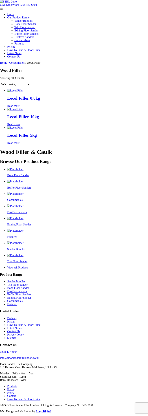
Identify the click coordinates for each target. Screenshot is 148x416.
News (10, 392)
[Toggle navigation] (1, 9)
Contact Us (13, 331)
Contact (11, 395)
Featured (12, 304)
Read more (13, 105)
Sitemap (11, 337)
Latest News (14, 328)
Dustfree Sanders (17, 291)
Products (12, 386)
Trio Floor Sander (17, 284)
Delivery (12, 318)
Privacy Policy (15, 334)
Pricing (11, 321)
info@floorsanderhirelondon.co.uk (19, 357)
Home (3, 62)
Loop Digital (43, 411)
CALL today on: (18, 4)
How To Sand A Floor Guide (23, 324)
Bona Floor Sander (18, 287)
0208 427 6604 (8, 351)
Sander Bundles (16, 281)
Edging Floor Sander (19, 297)
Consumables (17, 62)
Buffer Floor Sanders (19, 294)
